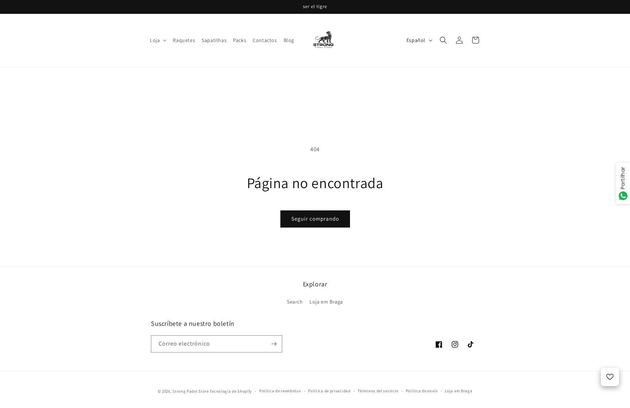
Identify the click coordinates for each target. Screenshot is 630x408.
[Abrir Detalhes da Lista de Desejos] (610, 377)
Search (295, 301)
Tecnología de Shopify (231, 391)
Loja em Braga (326, 301)
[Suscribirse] (274, 343)
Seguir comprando (315, 218)
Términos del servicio (378, 390)
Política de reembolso (280, 390)
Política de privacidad (329, 390)
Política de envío (422, 390)
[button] (158, 40)
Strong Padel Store (190, 391)
